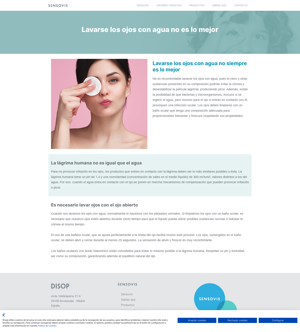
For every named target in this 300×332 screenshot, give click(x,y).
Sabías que (219, 5)
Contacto (241, 5)
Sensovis (143, 5)
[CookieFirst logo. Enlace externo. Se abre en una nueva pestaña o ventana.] (4, 315)
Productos (197, 5)
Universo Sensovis (169, 5)
